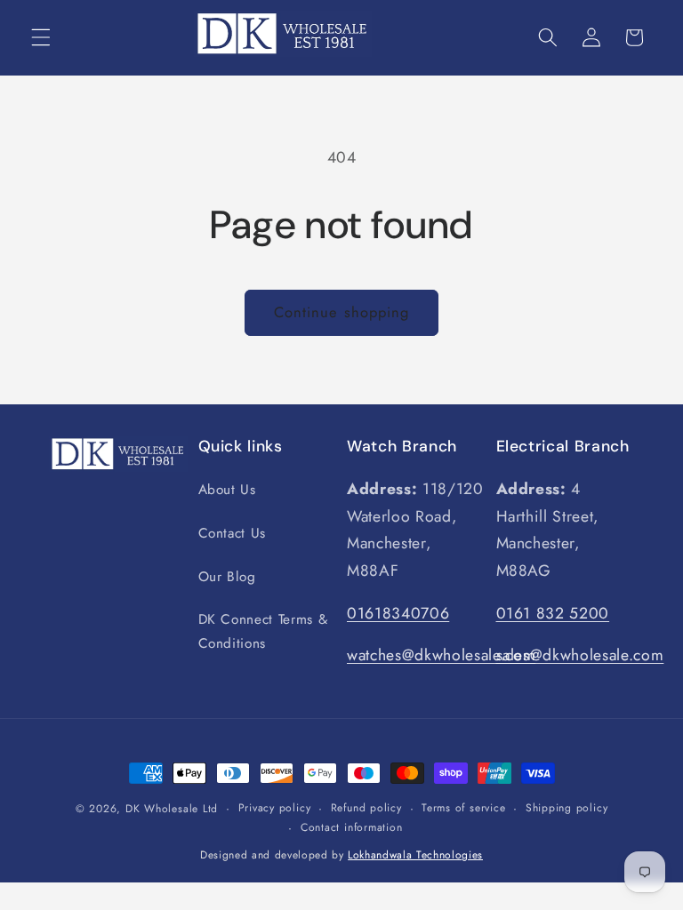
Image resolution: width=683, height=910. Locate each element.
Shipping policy (567, 808)
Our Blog (227, 577)
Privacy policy (274, 808)
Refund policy (366, 808)
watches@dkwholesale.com (441, 655)
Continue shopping (342, 312)
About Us (227, 489)
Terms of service (463, 808)
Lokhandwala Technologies (415, 855)
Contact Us (232, 533)
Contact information (352, 827)
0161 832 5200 (553, 613)
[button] (41, 37)
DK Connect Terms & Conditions (263, 631)
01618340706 (398, 613)
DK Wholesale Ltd (171, 809)
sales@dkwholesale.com (580, 655)
